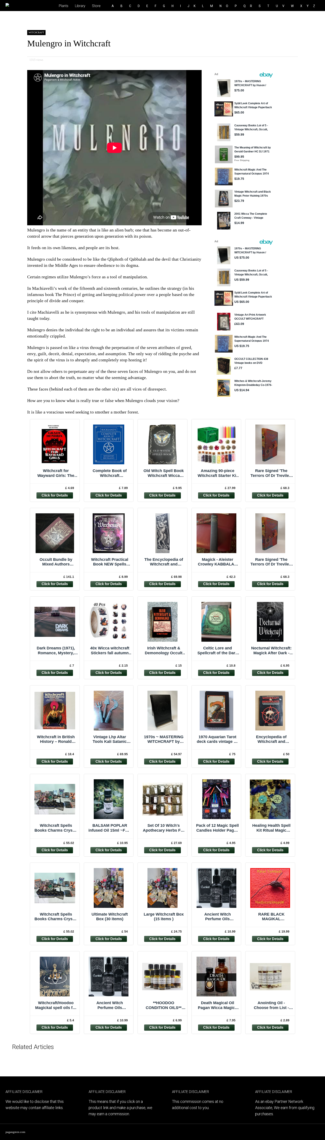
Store (96, 6)
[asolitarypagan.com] (17, 3)
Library (80, 6)
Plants (63, 6)
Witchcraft (36, 32)
